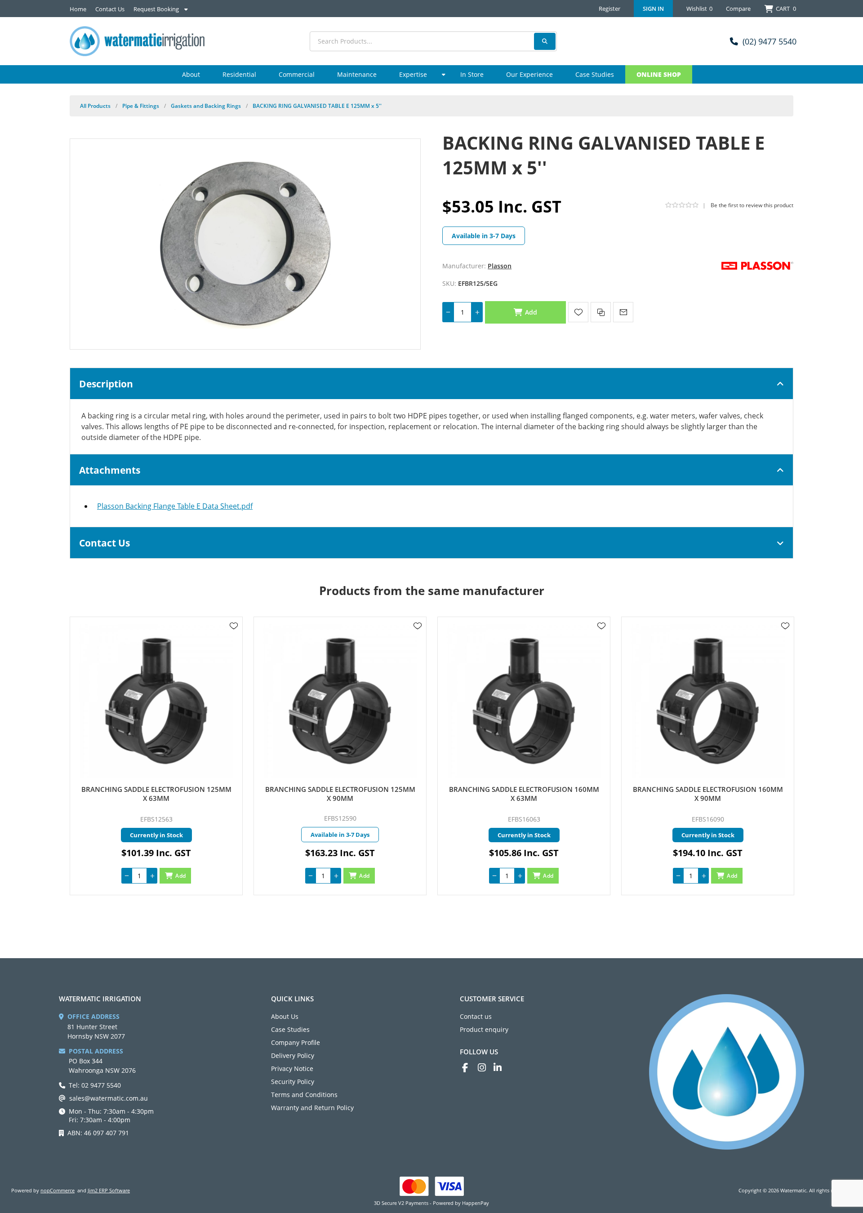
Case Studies (290, 1029)
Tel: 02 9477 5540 (95, 1085)
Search (545, 41)
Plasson (500, 266)
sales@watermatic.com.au (108, 1098)
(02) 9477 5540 (769, 41)
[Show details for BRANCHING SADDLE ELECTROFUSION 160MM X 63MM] (524, 701)
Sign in (653, 8)
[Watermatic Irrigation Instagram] (486, 1067)
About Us (284, 1016)
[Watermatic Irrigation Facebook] (470, 1067)
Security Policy (292, 1081)
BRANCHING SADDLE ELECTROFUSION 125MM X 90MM (340, 794)
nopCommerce (57, 1190)
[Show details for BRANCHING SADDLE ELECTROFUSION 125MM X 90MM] (340, 701)
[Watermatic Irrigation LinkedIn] (501, 1067)
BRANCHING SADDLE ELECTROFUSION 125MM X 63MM (156, 794)
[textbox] (433, 41)
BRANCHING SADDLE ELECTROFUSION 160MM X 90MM (708, 794)
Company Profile (295, 1042)
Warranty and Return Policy (312, 1107)
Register (609, 8)
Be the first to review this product (752, 205)
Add (531, 312)
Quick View (234, 639)
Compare (738, 8)
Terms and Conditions (304, 1094)
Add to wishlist (578, 312)
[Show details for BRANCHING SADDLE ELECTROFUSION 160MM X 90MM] (708, 701)
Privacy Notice (292, 1068)
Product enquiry (484, 1029)
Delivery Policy (292, 1055)
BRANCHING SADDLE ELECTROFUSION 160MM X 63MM (524, 794)
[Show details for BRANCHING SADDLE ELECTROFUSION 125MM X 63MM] (156, 701)
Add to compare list (601, 312)
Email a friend (623, 312)
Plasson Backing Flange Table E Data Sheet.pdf (175, 506)
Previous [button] (79, 582)
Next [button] (784, 582)
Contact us (476, 1016)
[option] (156, 756)
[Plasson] (757, 265)
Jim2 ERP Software (109, 1190)
